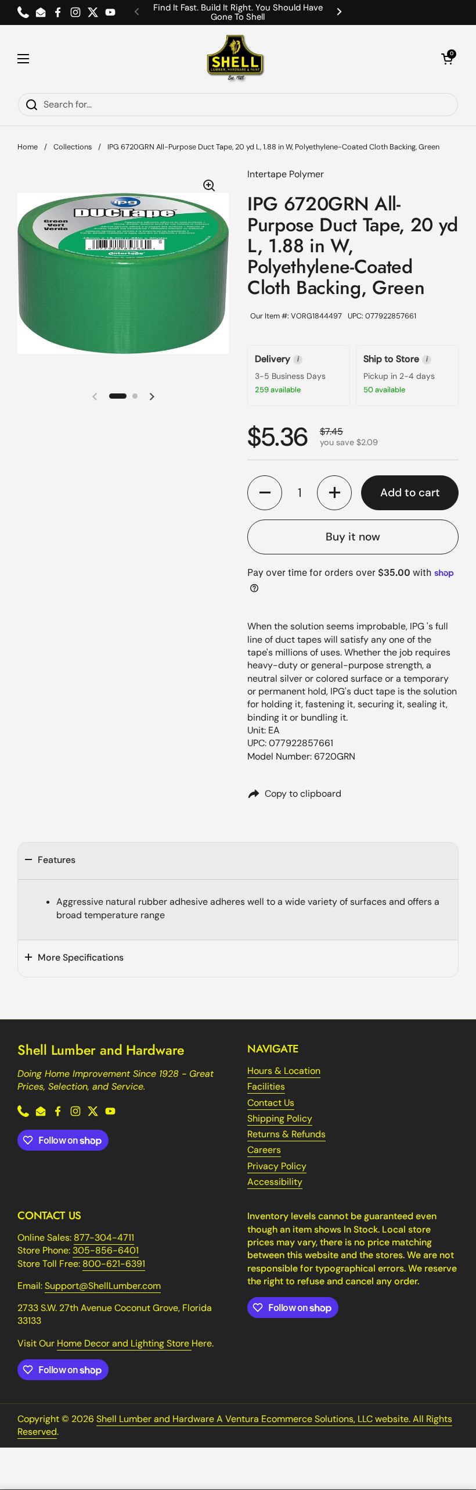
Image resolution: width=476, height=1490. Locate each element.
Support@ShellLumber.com (103, 1286)
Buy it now (353, 536)
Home (27, 147)
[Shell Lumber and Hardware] (235, 59)
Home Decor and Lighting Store (124, 1343)
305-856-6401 (106, 1250)
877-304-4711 (104, 1237)
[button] (447, 58)
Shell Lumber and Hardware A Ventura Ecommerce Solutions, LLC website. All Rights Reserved (234, 1425)
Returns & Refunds (286, 1134)
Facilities (266, 1086)
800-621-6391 (113, 1264)
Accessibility (274, 1182)
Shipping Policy (279, 1118)
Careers (264, 1150)
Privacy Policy (276, 1166)
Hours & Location (283, 1071)
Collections (72, 147)
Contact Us (270, 1103)
